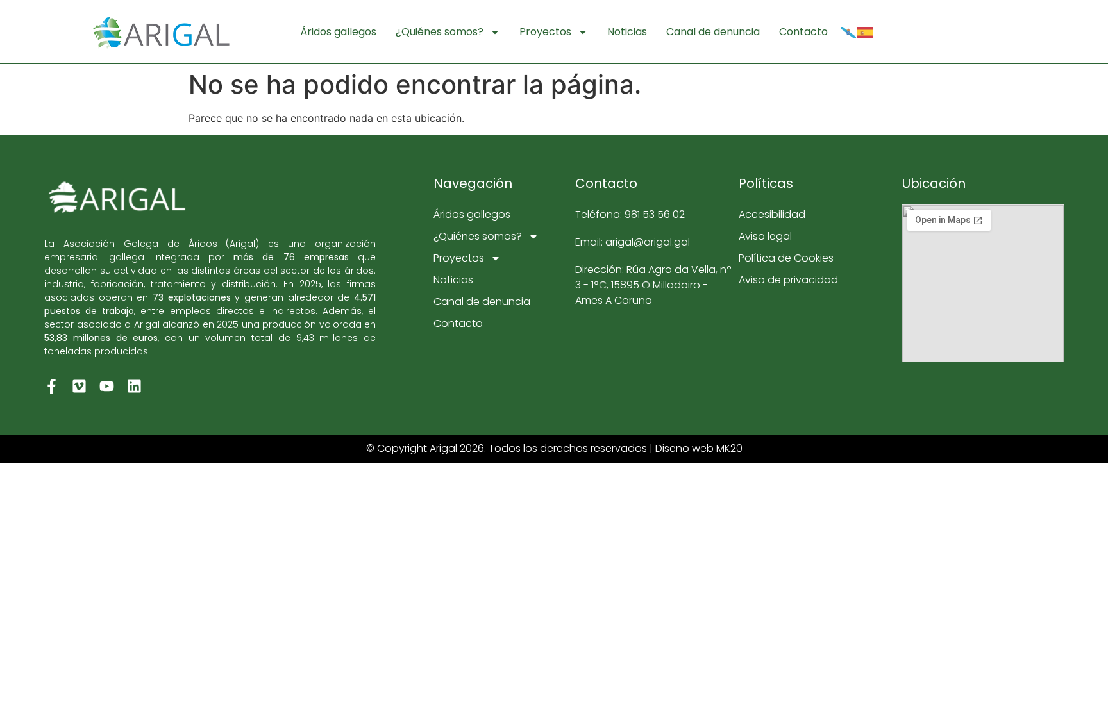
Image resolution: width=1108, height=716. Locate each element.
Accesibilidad (772, 214)
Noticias (627, 31)
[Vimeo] (79, 386)
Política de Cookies (786, 258)
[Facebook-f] (51, 386)
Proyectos (545, 31)
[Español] (865, 32)
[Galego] (849, 32)
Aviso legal (765, 236)
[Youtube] (106, 386)
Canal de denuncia (713, 31)
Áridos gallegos (338, 31)
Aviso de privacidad (788, 279)
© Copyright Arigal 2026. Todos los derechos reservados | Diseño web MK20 (554, 448)
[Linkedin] (134, 386)
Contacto (803, 31)
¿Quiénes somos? (439, 31)
